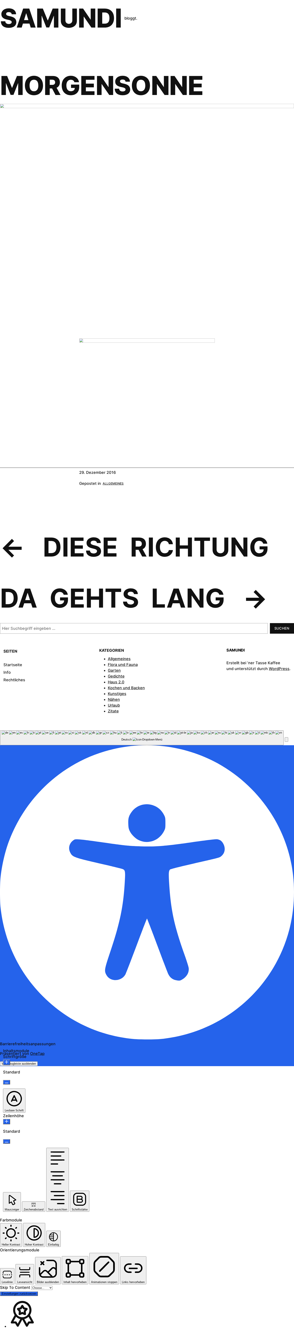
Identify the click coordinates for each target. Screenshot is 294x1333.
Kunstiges (117, 693)
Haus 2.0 (116, 682)
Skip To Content (15, 1287)
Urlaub (114, 705)
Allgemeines (113, 483)
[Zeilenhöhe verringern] (6, 1141)
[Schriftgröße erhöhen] (6, 1062)
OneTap (37, 1053)
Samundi (61, 18)
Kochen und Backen (126, 688)
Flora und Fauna (123, 664)
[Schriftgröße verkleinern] (6, 1082)
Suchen (281, 628)
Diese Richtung (156, 547)
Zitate (113, 711)
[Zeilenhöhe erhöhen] (6, 1121)
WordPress (279, 668)
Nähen (114, 699)
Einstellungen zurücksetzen (19, 1293)
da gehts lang (112, 598)
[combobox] (142, 737)
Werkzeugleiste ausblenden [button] (19, 1063)
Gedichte (116, 676)
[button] (286, 739)
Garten (114, 670)
